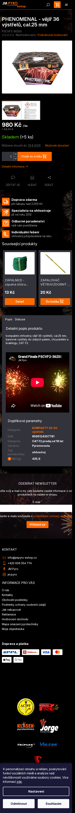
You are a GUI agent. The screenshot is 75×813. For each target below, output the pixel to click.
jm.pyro (12, 574)
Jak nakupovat (11, 609)
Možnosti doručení (57, 145)
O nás (5, 590)
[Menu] (66, 5)
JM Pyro (13, 568)
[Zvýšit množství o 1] (16, 154)
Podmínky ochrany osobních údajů (24, 604)
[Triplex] (26, 744)
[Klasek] (26, 725)
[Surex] (37, 762)
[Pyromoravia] (49, 706)
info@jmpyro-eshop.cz (22, 557)
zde (19, 782)
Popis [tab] (8, 319)
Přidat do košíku (32, 156)
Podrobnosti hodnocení (53, 35)
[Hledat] (48, 5)
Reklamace (9, 614)
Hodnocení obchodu (15, 619)
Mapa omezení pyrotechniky (20, 624)
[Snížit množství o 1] (16, 158)
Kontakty (7, 595)
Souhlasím (53, 804)
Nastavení (36, 791)
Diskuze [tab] (20, 319)
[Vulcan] (49, 744)
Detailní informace (13, 166)
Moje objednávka (13, 629)
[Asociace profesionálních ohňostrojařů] (26, 706)
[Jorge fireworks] (49, 725)
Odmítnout (19, 804)
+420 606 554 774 (20, 563)
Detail (20, 301)
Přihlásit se (37, 524)
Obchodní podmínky (15, 599)
